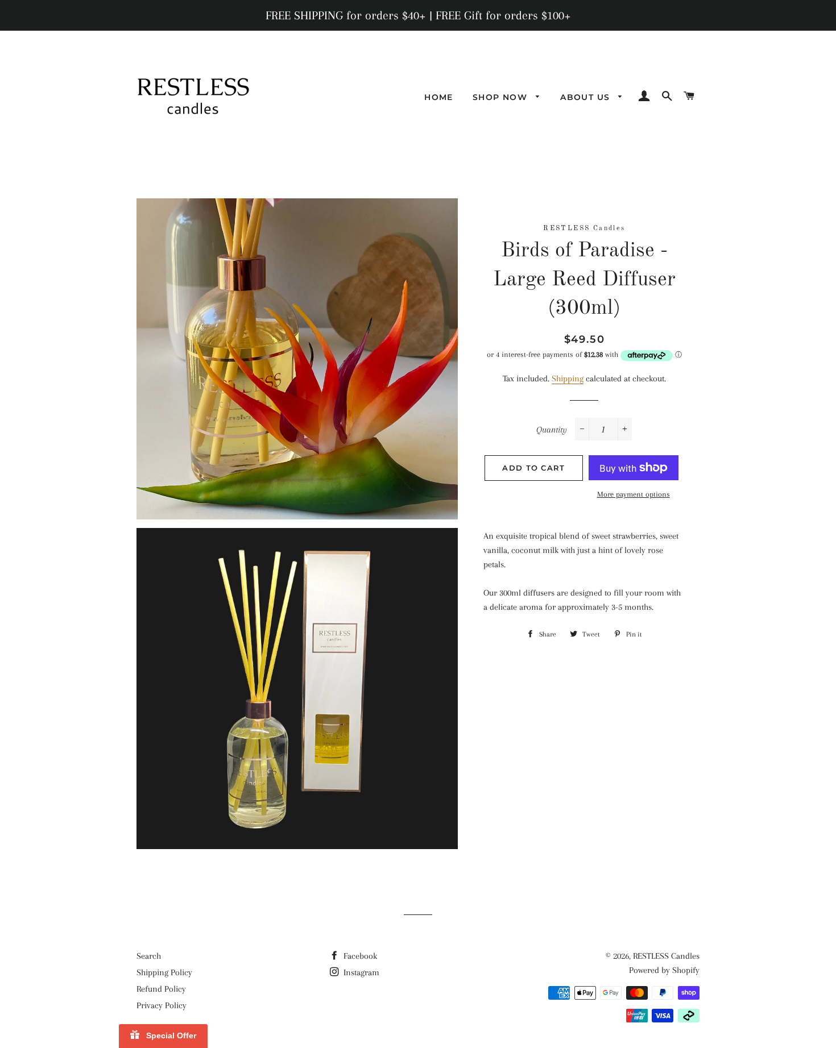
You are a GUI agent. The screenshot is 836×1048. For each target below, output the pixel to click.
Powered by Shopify (664, 970)
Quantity (551, 430)
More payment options (633, 494)
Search (148, 956)
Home (438, 97)
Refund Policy (161, 989)
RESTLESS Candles (666, 956)
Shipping (567, 378)
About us (586, 97)
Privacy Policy (161, 1005)
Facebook (359, 956)
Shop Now (502, 97)
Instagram (360, 972)
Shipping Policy (164, 972)
